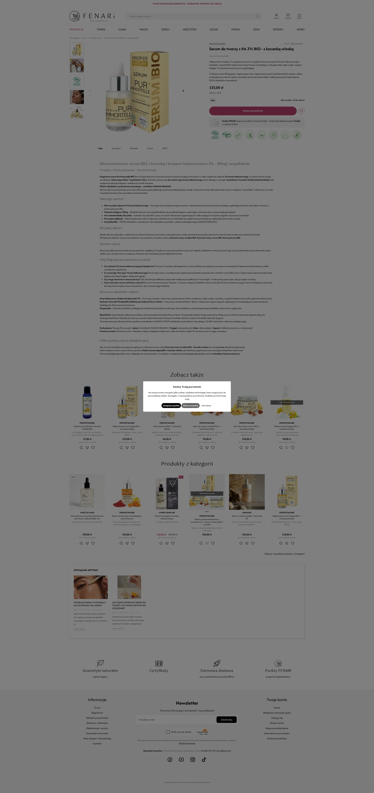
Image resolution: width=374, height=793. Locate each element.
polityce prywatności (194, 395)
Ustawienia (206, 405)
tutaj (187, 399)
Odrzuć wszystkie (190, 405)
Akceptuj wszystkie (171, 405)
